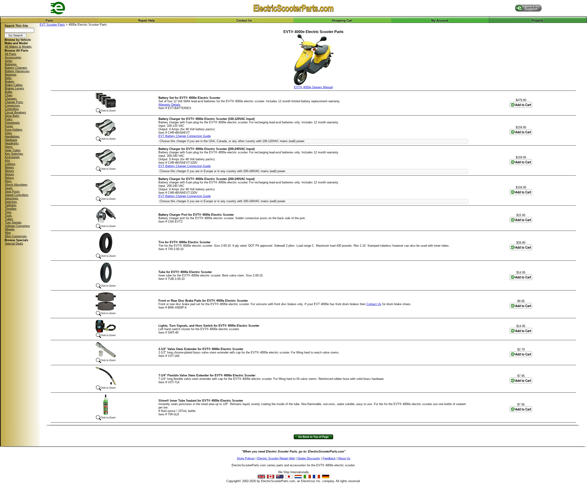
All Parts (10, 54)
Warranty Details (169, 104)
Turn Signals (13, 222)
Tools (8, 215)
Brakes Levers (14, 88)
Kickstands (12, 157)
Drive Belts (12, 116)
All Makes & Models (18, 46)
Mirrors (9, 171)
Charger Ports (14, 102)
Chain (8, 95)
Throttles (11, 208)
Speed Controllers (16, 195)
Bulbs (8, 92)
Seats (9, 188)
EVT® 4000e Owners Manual (313, 87)
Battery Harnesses (17, 71)
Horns (9, 147)
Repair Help (146, 20)
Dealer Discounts (308, 458)
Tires (8, 212)
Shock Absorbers (16, 184)
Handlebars (12, 136)
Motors (9, 174)
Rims (8, 181)
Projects (537, 20)
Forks (8, 119)
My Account (439, 20)
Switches (11, 202)
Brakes (9, 81)
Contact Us (244, 20)
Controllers (12, 109)
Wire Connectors (16, 236)
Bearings (11, 74)
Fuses (9, 126)
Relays (9, 177)
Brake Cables (14, 85)
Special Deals (14, 243)
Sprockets (11, 198)
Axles (8, 61)
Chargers (11, 98)
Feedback (329, 458)
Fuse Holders (13, 129)
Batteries (11, 64)
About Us (344, 458)
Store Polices (246, 458)
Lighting (10, 164)
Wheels (10, 229)
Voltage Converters (17, 226)
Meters (9, 167)
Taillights (11, 205)
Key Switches (14, 153)
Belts (8, 78)
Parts (49, 20)
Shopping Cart (342, 20)
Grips (8, 133)
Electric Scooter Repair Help (276, 458)
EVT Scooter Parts (52, 24)
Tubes (9, 219)
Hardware (11, 140)
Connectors (12, 105)
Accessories (13, 57)
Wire (8, 233)
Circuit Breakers (15, 112)
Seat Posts (12, 191)
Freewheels (12, 122)
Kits (7, 160)
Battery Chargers (16, 67)
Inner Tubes (13, 150)
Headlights (12, 143)
